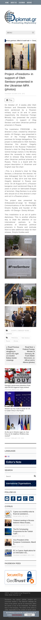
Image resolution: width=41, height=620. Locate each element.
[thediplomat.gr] (20, 23)
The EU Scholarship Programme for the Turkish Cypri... (23, 531)
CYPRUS (9, 506)
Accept (29, 615)
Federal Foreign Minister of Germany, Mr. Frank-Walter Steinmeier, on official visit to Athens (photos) (29, 355)
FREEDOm (14, 338)
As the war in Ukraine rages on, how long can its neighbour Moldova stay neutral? (17, 434)
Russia (8, 341)
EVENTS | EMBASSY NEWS (20, 331)
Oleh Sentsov (25, 338)
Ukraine (15, 341)
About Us (14, 2)
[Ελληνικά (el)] (8, 456)
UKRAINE (9, 334)
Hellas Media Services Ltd (13, 595)
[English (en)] (6, 456)
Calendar (22, 2)
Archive (29, 2)
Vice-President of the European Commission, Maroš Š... (24, 542)
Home (7, 2)
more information (17, 615)
